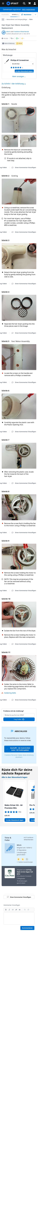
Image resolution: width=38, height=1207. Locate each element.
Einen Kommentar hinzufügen (19, 710)
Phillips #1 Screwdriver (20, 60)
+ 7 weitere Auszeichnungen (25, 862)
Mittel (20, 43)
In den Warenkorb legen (24, 71)
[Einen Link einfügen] (16, 909)
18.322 (6, 38)
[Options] (3, 19)
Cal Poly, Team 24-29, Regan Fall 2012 (25, 872)
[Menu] (3, 3)
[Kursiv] (9, 909)
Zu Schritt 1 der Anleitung (13, 83)
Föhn (31, 19)
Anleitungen (16, 14)
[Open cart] (29, 3)
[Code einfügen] (12, 909)
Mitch (8, 32)
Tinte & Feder (8, 838)
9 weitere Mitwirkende (21, 32)
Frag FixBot (17, 719)
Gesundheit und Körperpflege (16, 19)
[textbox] (19, 918)
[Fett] (5, 909)
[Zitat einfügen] (19, 909)
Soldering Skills (10, 693)
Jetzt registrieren (28, 9)
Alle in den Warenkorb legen (14, 777)
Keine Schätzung (9, 43)
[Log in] (35, 3)
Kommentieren (27, 928)
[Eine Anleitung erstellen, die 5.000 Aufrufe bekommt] (27, 859)
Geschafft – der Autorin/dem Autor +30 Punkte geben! (20, 749)
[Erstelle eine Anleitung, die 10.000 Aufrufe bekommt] (22, 859)
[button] (24, 3)
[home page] (12, 3)
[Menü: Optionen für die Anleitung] (35, 14)
